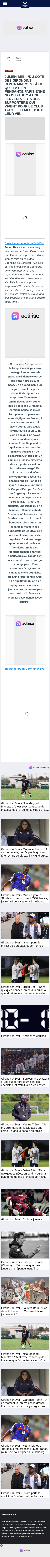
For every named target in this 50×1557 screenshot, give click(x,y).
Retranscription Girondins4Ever (25, 668)
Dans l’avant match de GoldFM (24, 243)
